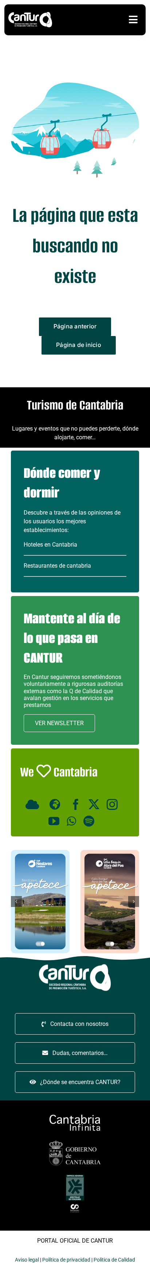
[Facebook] (75, 804)
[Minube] (33, 804)
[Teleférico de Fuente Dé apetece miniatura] (43, 852)
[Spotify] (88, 821)
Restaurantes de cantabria (57, 565)
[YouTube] (53, 821)
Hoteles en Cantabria (50, 544)
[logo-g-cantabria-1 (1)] (75, 1141)
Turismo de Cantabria (75, 405)
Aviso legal (27, 1260)
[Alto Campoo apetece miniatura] (113, 852)
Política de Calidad (114, 1260)
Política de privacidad (66, 1260)
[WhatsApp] (71, 821)
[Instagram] (112, 804)
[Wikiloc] (56, 804)
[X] (93, 804)
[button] (16, 901)
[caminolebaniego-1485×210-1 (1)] (75, 1115)
